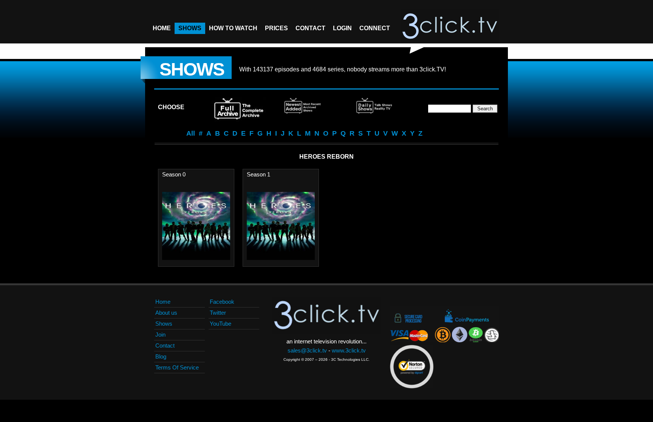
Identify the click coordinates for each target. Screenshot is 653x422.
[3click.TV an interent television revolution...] (450, 26)
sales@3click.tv (307, 350)
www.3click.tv (349, 350)
